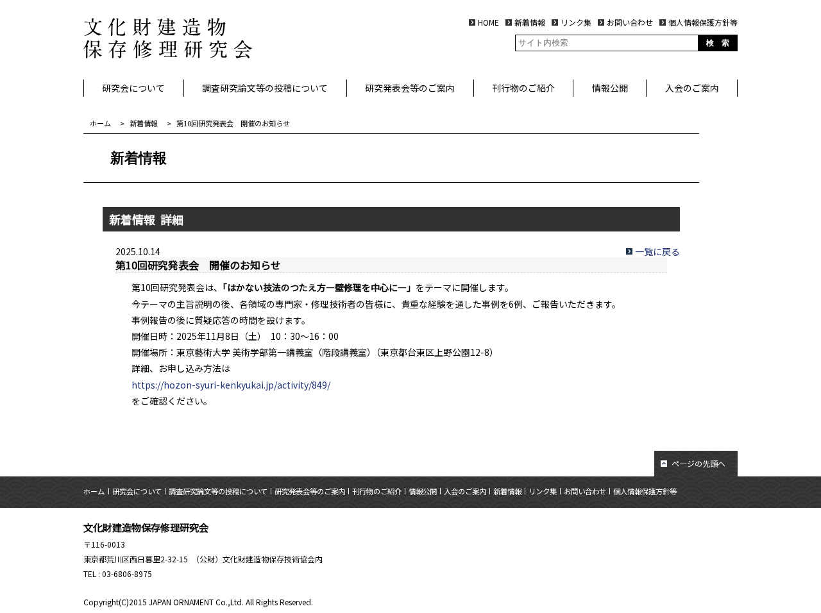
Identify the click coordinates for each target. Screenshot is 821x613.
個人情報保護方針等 (703, 22)
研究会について (133, 87)
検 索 (717, 42)
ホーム (100, 123)
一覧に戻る (657, 251)
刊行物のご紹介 (523, 87)
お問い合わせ (630, 22)
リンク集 (576, 22)
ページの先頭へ (698, 463)
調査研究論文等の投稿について (265, 87)
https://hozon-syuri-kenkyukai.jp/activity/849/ (230, 384)
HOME (488, 22)
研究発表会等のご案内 (410, 87)
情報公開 (610, 87)
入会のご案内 (692, 87)
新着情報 (529, 22)
